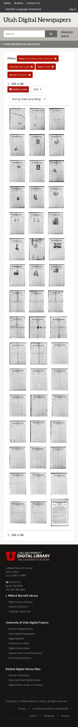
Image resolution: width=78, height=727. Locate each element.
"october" (18, 74)
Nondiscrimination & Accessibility (50, 708)
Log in (72, 9)
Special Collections (18, 606)
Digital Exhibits (16, 638)
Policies (65, 715)
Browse (18, 3)
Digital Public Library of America (25, 684)
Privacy (22, 708)
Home (7, 3)
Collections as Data (19, 643)
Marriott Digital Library (21, 628)
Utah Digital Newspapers (22, 633)
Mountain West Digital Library (25, 680)
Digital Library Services (21, 601)
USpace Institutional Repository (26, 653)
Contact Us (33, 3)
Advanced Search (67, 33)
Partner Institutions (19, 675)
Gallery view (19, 89)
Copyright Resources (20, 611)
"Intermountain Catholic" (36, 58)
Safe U (33, 715)
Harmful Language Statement (23, 9)
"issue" (45, 66)
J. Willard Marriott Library (19, 568)
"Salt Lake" (20, 66)
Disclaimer (49, 715)
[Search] (51, 33)
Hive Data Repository (20, 658)
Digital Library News (19, 648)
